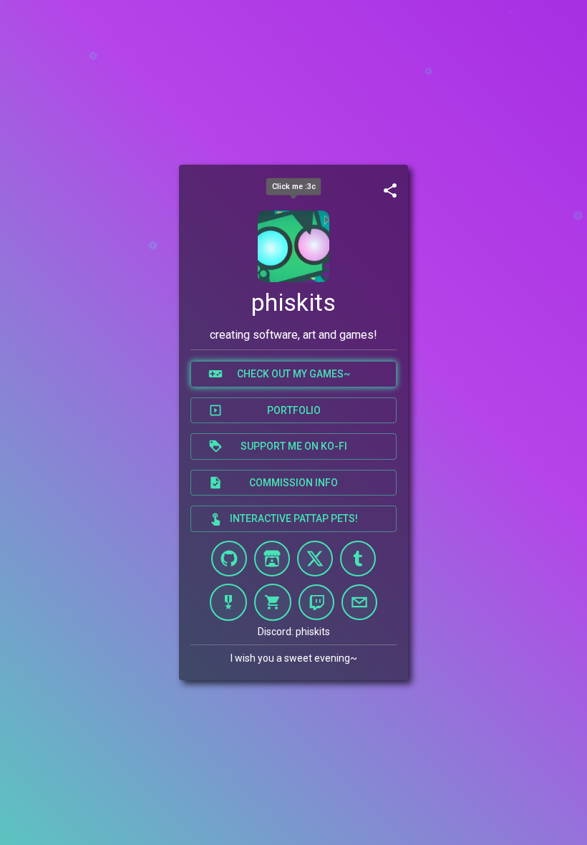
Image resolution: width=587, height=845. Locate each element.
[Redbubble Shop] (272, 602)
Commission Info (293, 482)
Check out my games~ (293, 374)
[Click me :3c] (293, 246)
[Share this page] (390, 190)
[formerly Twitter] (315, 558)
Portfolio (294, 410)
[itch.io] (272, 558)
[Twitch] (316, 602)
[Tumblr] (358, 558)
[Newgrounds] (228, 602)
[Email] (359, 602)
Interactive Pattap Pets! (294, 518)
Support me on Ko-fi (294, 446)
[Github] (229, 558)
